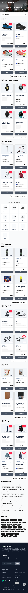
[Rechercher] (24, 584)
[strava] (11, 558)
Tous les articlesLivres (19, 417)
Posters (16, 577)
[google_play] (16, 558)
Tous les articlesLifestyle (19, 478)
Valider (17, 563)
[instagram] (8, 558)
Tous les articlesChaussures (18, 76)
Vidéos (16, 580)
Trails (3, 570)
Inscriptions (17, 575)
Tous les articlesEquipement (18, 196)
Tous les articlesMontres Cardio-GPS (16, 138)
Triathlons (4, 572)
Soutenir (17, 582)
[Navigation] (2, 2)
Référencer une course (20, 572)
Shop (16, 579)
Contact (16, 569)
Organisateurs (18, 574)
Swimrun (4, 575)
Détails (8, 46)
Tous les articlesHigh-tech (18, 361)
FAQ (12, 587)
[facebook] (3, 558)
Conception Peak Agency (8, 589)
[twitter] (5, 558)
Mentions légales (5, 587)
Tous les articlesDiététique (18, 302)
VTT (2, 574)
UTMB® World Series (6, 577)
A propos (17, 570)
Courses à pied (5, 569)
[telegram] (14, 558)
